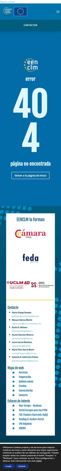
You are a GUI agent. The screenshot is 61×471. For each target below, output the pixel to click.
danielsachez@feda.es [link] (22, 338)
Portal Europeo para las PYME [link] (33, 410)
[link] (30, 238)
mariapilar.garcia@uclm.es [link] (24, 353)
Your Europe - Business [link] (30, 405)
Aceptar (9, 466)
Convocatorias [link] (26, 390)
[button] (58, 11)
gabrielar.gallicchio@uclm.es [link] (25, 361)
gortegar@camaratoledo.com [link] (25, 316)
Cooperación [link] (25, 376)
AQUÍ (38, 461)
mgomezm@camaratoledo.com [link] (26, 324)
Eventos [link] (22, 385)
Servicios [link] (23, 372)
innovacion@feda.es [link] (21, 346)
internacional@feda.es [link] (22, 331)
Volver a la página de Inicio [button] (30, 175)
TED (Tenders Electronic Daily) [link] (33, 414)
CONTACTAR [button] (30, 25)
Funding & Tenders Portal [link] (31, 419)
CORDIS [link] (22, 428)
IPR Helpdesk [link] (25, 423)
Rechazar (22, 466)
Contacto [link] (23, 395)
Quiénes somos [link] (26, 381)
